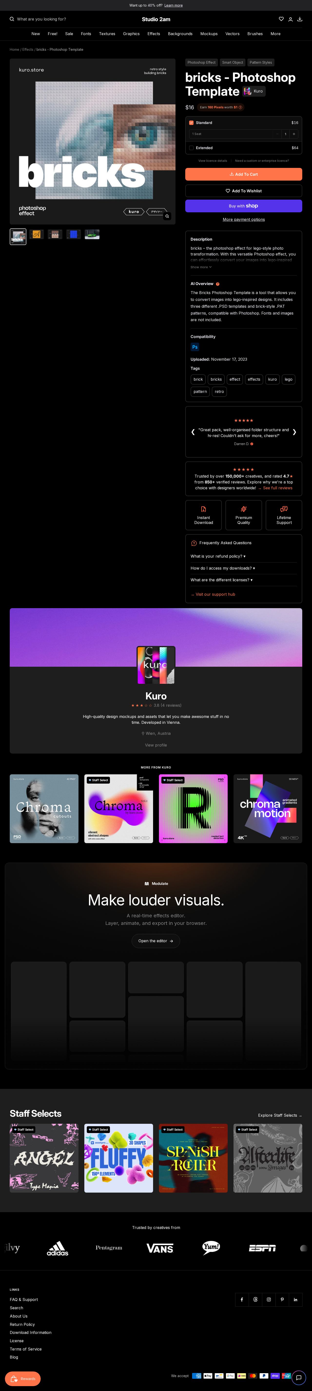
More (276, 33)
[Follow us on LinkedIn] (295, 1299)
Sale (69, 33)
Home (14, 49)
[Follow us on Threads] (255, 1299)
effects (254, 379)
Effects (153, 33)
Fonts (86, 33)
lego (288, 379)
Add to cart (246, 174)
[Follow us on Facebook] (242, 1299)
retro (219, 391)
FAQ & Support (24, 1299)
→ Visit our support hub (213, 594)
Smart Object (232, 62)
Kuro (156, 696)
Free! (52, 33)
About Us (19, 1316)
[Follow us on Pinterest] (282, 1299)
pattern (200, 391)
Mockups (209, 33)
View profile (156, 745)
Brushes (255, 33)
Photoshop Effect (201, 62)
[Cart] (299, 19)
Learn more (174, 5)
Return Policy (22, 1324)
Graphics (131, 33)
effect (235, 379)
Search (16, 1307)
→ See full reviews (275, 487)
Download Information (30, 1332)
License (17, 1340)
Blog (14, 1357)
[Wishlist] (281, 19)
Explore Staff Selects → (280, 1115)
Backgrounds (180, 33)
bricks (216, 379)
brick (198, 379)
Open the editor (155, 940)
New (35, 33)
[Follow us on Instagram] (268, 1299)
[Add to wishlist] (72, 780)
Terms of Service (26, 1349)
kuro (272, 379)
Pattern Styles (261, 62)
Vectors (232, 33)
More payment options (244, 219)
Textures (107, 33)
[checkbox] (244, 123)
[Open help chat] (299, 1378)
